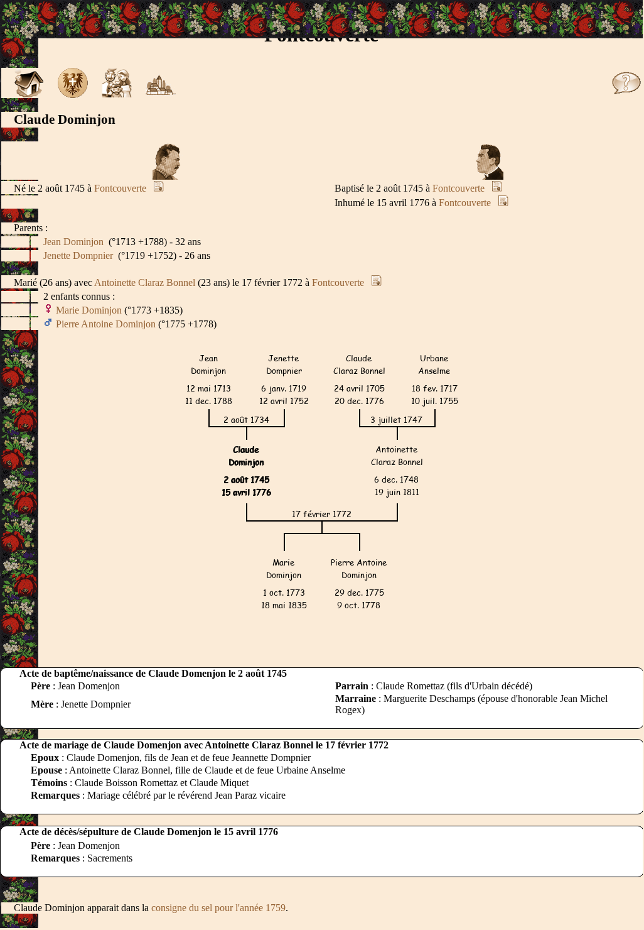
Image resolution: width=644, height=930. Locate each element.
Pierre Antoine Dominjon (106, 324)
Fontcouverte (120, 188)
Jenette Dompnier (78, 255)
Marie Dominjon (89, 310)
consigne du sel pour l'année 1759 (218, 907)
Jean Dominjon (73, 241)
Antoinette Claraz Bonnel (144, 282)
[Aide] (626, 94)
